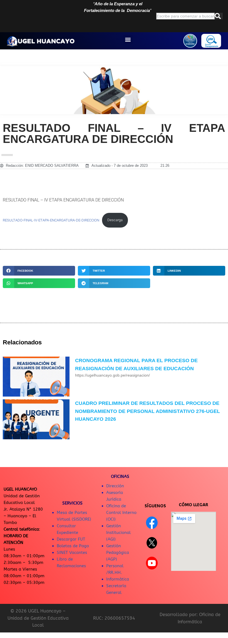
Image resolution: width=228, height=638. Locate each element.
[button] (128, 39)
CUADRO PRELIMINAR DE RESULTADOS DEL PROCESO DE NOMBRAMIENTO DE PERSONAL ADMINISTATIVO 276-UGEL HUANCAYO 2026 (147, 411)
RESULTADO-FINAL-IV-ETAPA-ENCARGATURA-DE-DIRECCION (51, 220)
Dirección (115, 485)
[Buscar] (219, 16)
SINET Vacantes (72, 552)
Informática (117, 579)
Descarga (115, 220)
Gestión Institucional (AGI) (118, 532)
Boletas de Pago (73, 545)
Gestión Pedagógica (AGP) (117, 552)
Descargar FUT (71, 539)
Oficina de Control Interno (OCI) (121, 512)
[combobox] (185, 16)
